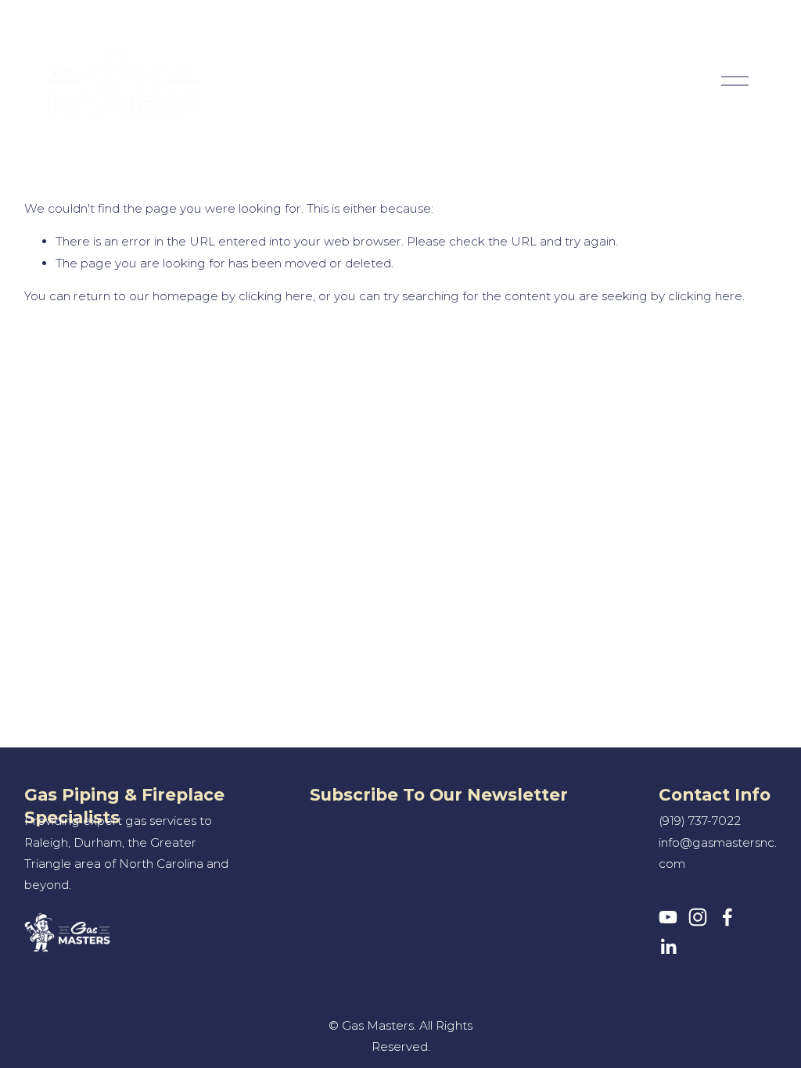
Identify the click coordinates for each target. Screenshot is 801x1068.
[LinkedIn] (668, 946)
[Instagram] (697, 917)
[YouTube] (668, 917)
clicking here (276, 296)
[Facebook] (727, 917)
